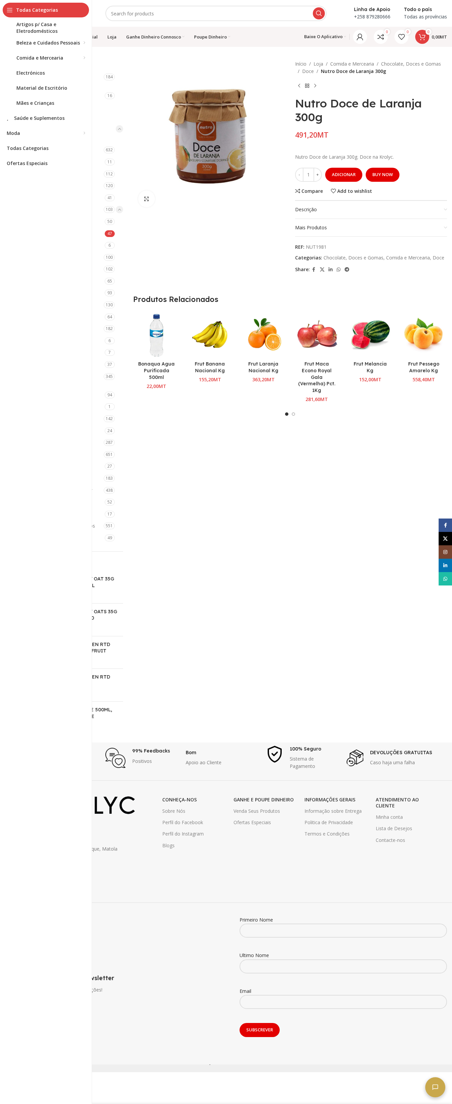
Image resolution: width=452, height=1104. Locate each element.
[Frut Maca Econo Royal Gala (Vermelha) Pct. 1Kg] (316, 334)
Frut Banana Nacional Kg (210, 367)
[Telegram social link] (347, 269)
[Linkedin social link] (331, 269)
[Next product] (315, 86)
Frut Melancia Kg (370, 367)
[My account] (360, 37)
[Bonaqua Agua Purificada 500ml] (156, 334)
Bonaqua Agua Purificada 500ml (156, 370)
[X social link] (322, 269)
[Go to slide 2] (293, 414)
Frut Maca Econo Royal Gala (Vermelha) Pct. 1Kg (316, 377)
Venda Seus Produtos (257, 811)
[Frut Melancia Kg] (370, 334)
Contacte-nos (390, 840)
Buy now (382, 174)
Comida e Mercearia (352, 64)
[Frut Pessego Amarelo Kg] (423, 334)
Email (245, 991)
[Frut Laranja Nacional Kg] (263, 334)
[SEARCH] (319, 13)
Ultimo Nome (254, 955)
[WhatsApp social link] (339, 269)
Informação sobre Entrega (333, 811)
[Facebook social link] (314, 269)
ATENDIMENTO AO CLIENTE (397, 802)
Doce (308, 71)
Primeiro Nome (256, 920)
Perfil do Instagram (183, 834)
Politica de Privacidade (328, 822)
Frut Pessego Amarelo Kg (423, 367)
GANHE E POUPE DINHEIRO (264, 799)
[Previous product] (299, 86)
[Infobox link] (142, 758)
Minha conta (389, 817)
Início (300, 64)
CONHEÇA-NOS (179, 799)
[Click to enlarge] (146, 198)
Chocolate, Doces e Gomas (411, 64)
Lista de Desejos (394, 828)
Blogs (168, 845)
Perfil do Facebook (182, 822)
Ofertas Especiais (252, 822)
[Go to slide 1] (286, 414)
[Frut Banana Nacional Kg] (209, 334)
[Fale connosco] (435, 1087)
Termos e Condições (327, 834)
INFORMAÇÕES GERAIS (329, 799)
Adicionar (344, 174)
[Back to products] (307, 86)
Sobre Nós (173, 811)
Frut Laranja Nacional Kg (263, 367)
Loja (318, 64)
